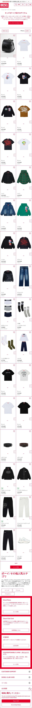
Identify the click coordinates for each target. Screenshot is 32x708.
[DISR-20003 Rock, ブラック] (8, 45)
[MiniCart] (27, 4)
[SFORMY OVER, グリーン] (24, 210)
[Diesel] (4, 5)
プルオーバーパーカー (6, 490)
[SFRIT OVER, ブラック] (24, 243)
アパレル (18, 590)
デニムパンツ (20, 292)
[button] (16, 1)
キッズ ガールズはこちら (16, 23)
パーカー (3, 226)
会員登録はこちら (16, 630)
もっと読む (16, 611)
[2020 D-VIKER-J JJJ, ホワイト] (24, 507)
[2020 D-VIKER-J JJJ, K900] (8, 540)
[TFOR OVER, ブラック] (24, 78)
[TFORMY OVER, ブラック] (8, 111)
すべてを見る (12, 9)
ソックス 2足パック (5, 358)
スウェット (19, 259)
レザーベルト (4, 457)
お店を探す (16, 645)
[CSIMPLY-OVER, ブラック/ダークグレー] (8, 177)
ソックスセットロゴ (21, 325)
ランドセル (3, 61)
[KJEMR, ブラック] (8, 276)
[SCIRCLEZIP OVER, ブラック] (24, 474)
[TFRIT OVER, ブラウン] (24, 111)
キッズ (3, 9)
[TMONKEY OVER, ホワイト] (24, 144)
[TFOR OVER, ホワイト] (8, 78)
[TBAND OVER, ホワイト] (24, 375)
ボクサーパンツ (4, 325)
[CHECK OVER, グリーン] (24, 177)
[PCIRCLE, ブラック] (8, 507)
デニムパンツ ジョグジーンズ (23, 523)
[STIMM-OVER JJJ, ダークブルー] (8, 210)
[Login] (23, 4)
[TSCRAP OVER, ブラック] (24, 408)
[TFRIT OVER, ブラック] (8, 144)
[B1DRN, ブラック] (8, 441)
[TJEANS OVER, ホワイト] (24, 45)
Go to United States (16, 704)
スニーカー (19, 556)
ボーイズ (7, 9)
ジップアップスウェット (22, 490)
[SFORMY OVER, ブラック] (8, 243)
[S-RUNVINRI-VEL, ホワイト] (24, 540)
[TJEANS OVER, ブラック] (8, 375)
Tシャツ (19, 61)
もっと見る (16, 567)
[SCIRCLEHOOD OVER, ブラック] (8, 474)
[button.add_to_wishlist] (14, 36)
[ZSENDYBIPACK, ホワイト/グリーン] (8, 342)
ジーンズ (7, 590)
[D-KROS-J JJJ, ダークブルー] (24, 276)
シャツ (2, 193)
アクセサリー (8, 594)
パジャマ (19, 358)
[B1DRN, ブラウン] (24, 441)
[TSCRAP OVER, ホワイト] (8, 408)
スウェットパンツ (5, 523)
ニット (2, 292)
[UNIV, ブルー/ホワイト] (24, 342)
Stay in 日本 (16, 701)
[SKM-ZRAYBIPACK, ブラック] (24, 309)
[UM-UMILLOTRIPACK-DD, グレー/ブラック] (8, 309)
